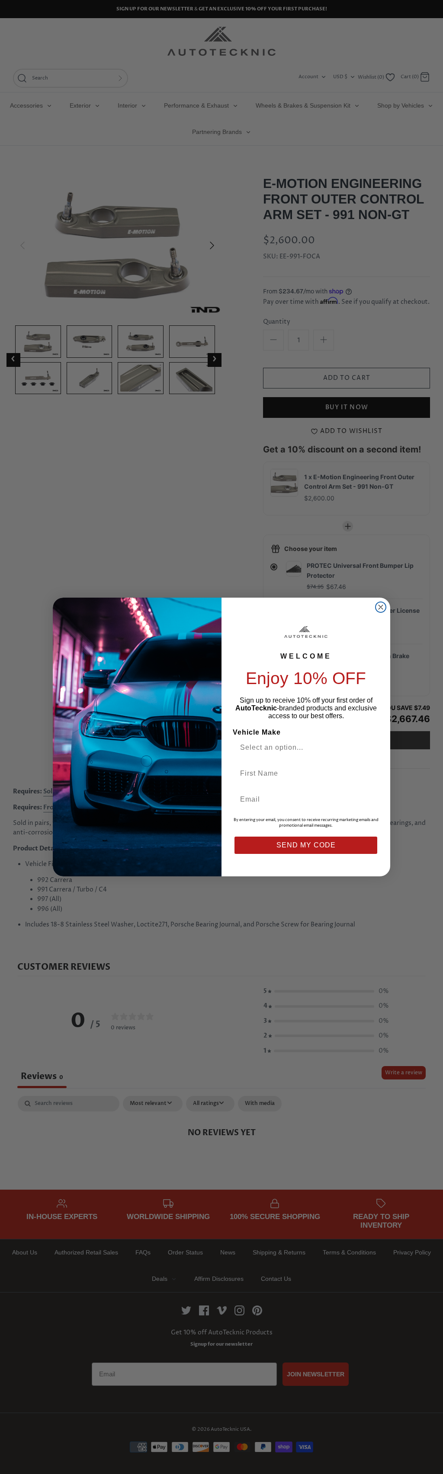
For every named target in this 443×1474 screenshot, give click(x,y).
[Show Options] (370, 747)
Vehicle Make (257, 732)
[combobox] (302, 747)
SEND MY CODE (306, 845)
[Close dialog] (381, 607)
